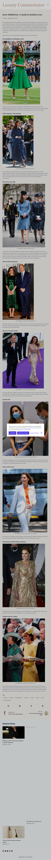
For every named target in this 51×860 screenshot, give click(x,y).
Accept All (12, 433)
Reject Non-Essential (23, 433)
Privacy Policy (27, 429)
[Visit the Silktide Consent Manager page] (41, 433)
